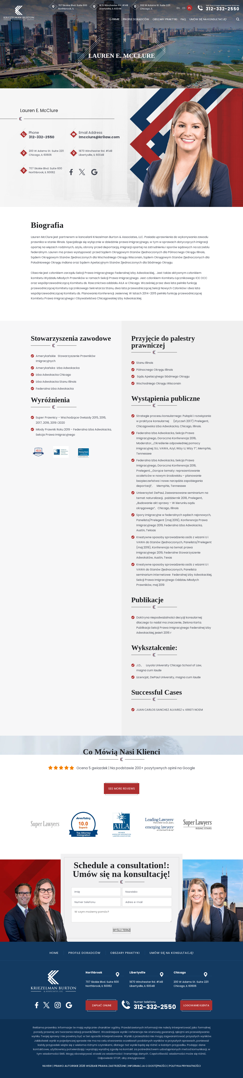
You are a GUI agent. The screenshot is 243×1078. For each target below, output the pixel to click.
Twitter (82, 172)
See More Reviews (121, 789)
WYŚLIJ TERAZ (121, 930)
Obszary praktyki (165, 19)
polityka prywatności (185, 1066)
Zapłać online (101, 1005)
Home (54, 953)
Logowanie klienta (196, 1005)
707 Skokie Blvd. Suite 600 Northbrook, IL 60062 (45, 170)
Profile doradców (136, 19)
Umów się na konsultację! (207, 19)
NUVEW (47, 1066)
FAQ (183, 19)
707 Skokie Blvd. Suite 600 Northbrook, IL (72, 7)
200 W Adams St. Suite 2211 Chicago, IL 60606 (46, 153)
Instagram (58, 1005)
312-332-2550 (222, 9)
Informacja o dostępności (147, 1066)
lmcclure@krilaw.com (99, 137)
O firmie (114, 19)
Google (94, 172)
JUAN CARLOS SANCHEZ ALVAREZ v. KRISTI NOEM (169, 710)
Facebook (71, 172)
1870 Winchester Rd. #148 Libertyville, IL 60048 (113, 7)
